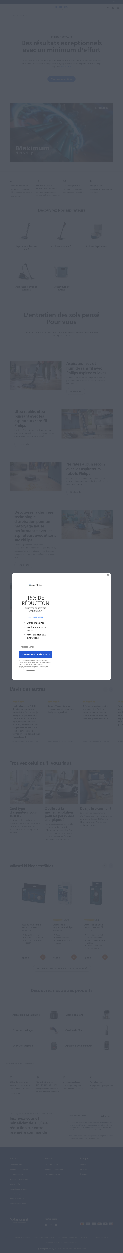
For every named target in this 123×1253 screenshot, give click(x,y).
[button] (108, 575)
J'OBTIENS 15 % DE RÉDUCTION (35, 654)
